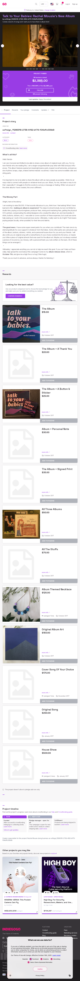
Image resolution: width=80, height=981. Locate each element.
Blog (44, 935)
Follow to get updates (11, 830)
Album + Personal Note (55, 429)
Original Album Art (53, 629)
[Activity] (61, 4)
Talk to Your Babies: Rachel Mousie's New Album (38, 16)
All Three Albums (52, 509)
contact (12, 133)
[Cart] (57, 4)
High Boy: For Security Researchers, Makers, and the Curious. (57, 902)
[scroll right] (77, 45)
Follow (40, 90)
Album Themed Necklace (57, 589)
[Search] (36, 4)
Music (5, 140)
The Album (48, 308)
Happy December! (40, 99)
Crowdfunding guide (65, 812)
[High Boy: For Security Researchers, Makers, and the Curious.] (60, 875)
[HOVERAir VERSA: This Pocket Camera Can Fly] (20, 875)
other (30, 140)
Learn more (8, 826)
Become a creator (70, 935)
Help (53, 812)
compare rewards (15, 296)
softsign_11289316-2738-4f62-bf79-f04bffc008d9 (24, 19)
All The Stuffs (50, 549)
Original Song (50, 709)
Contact (45, 930)
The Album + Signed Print (57, 469)
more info (5, 133)
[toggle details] (38, 913)
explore (53, 853)
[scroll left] (2, 45)
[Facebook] (3, 938)
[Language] (52, 4)
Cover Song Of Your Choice (58, 669)
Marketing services (70, 933)
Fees (65, 930)
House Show (49, 749)
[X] (7, 938)
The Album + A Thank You (57, 348)
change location (49, 10)
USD (42, 4)
